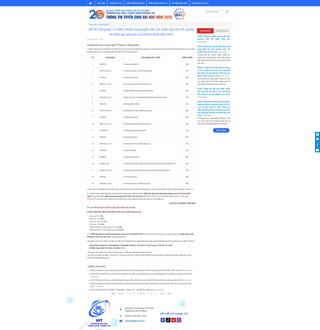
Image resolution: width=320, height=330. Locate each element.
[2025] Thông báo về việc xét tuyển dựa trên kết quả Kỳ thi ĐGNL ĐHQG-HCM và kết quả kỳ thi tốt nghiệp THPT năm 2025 (136, 270)
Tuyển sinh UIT (103, 25)
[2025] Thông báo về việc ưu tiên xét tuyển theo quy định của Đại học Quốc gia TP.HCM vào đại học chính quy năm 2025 (136, 280)
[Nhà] (137, 14)
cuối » (169, 293)
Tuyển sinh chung (222, 31)
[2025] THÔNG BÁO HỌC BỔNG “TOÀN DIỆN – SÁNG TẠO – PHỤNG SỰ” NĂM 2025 (122, 290)
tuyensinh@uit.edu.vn (135, 321)
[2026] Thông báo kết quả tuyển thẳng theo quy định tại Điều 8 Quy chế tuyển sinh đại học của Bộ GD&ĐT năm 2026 (214, 91)
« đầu (113, 293)
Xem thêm (220, 130)
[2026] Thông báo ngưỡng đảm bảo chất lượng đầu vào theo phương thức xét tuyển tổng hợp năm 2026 (214, 49)
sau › (162, 293)
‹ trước (120, 293)
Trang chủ (92, 25)
